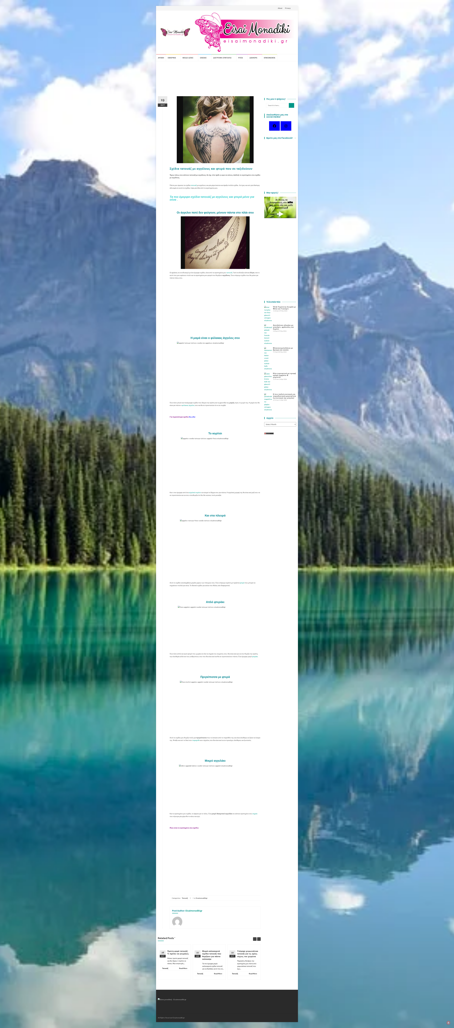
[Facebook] (274, 126)
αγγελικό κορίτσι (195, 492)
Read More (183, 968)
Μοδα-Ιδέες (188, 58)
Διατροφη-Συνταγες (222, 58)
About (280, 8)
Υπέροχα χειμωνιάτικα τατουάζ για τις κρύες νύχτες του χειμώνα (247, 954)
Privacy (288, 8)
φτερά (242, 583)
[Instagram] (286, 126)
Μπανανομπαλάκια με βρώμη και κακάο (283, 349)
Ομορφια (172, 58)
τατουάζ (194, 185)
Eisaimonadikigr (202, 898)
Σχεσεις (203, 58)
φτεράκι (255, 656)
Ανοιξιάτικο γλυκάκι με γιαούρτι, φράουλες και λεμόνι (283, 327)
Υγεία (240, 58)
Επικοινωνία (269, 58)
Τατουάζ (185, 898)
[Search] (291, 105)
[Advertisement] (227, 79)
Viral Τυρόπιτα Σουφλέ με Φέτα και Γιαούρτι (284, 308)
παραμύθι (195, 740)
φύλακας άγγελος (188, 405)
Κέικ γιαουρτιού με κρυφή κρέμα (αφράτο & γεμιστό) (284, 375)
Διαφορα (253, 58)
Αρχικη (161, 58)
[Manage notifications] (448, 1023)
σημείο (254, 814)
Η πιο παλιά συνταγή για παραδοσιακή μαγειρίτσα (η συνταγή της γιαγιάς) (284, 396)
